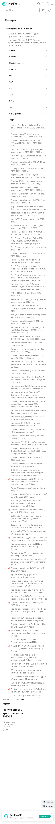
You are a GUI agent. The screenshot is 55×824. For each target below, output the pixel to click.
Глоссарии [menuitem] (10, 20)
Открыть (44, 816)
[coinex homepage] (10, 4)
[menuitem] (26, 35)
